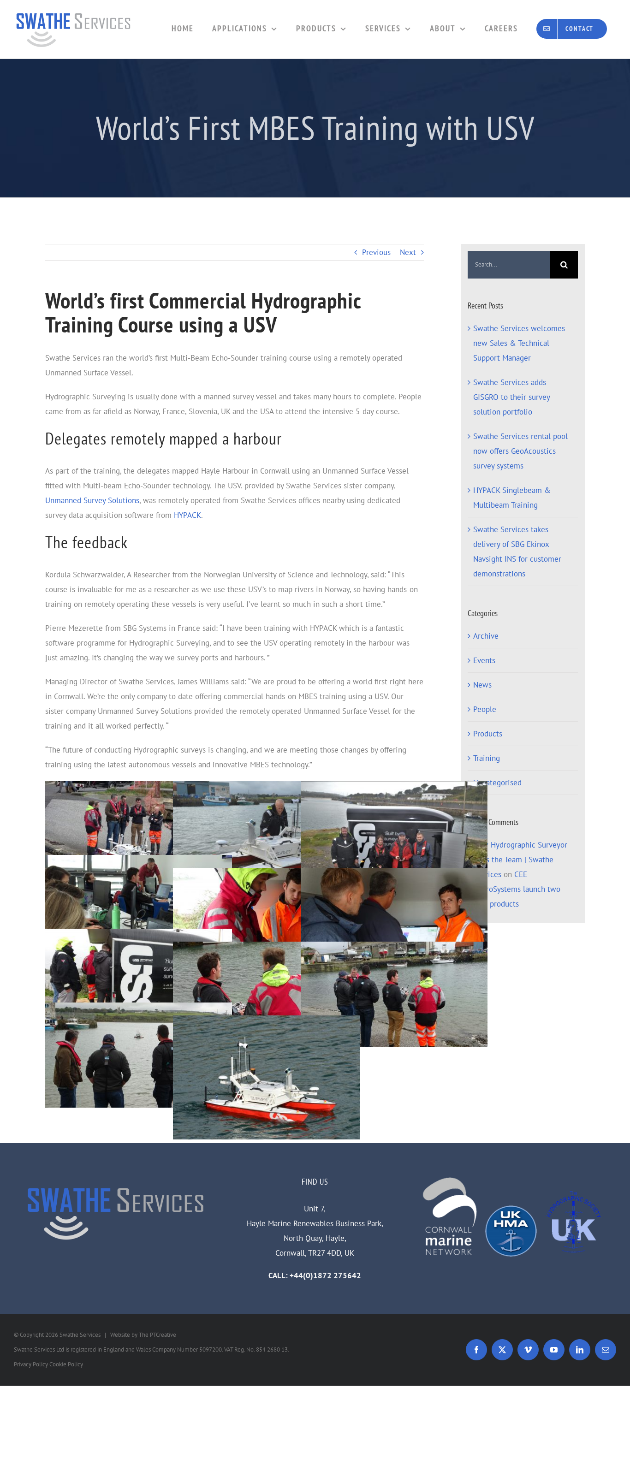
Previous (376, 252)
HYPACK (187, 515)
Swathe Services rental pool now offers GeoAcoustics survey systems (520, 451)
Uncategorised (497, 782)
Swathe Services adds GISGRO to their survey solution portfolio (511, 397)
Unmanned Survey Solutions (92, 500)
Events (484, 660)
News (482, 685)
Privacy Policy (31, 1364)
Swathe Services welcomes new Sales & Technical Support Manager (519, 343)
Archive (486, 636)
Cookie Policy (66, 1364)
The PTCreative (157, 1335)
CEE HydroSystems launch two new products (516, 889)
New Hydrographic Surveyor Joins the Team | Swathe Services (520, 859)
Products (487, 734)
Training (486, 758)
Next (408, 252)
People (484, 709)
